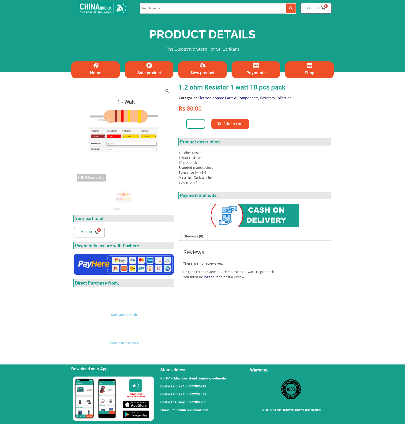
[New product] (203, 65)
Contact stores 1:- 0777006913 (183, 386)
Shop (309, 72)
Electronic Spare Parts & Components (228, 97)
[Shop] (309, 65)
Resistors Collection (276, 97)
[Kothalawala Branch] (124, 328)
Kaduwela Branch (124, 315)
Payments (256, 72)
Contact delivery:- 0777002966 (183, 402)
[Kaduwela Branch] (124, 299)
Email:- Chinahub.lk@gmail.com (184, 410)
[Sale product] (149, 65)
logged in (211, 277)
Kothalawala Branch (124, 343)
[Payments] (256, 65)
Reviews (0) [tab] (194, 236)
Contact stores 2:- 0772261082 (183, 394)
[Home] (96, 65)
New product (202, 72)
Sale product (149, 72)
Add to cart (233, 123)
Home (95, 72)
